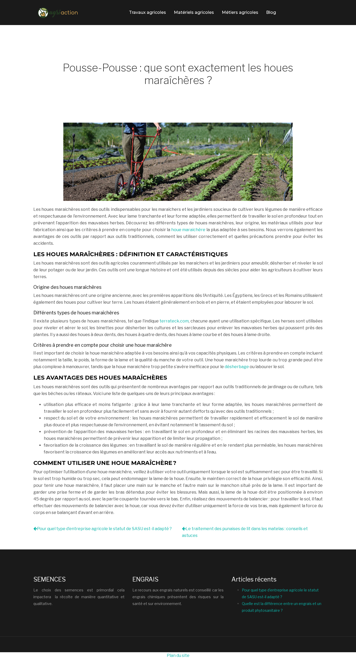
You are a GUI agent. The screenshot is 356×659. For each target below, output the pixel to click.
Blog (271, 12)
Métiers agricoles (240, 12)
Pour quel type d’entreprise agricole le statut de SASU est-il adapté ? (104, 528)
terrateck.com (174, 321)
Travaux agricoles (147, 12)
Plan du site (178, 655)
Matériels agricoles (194, 12)
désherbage (237, 366)
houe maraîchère (188, 229)
